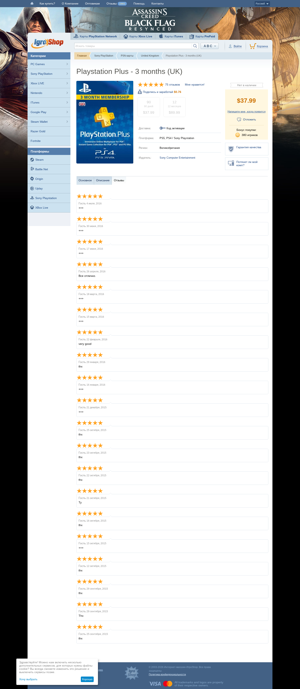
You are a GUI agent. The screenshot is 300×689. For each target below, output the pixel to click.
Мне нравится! (194, 84)
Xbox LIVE (37, 83)
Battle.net (41, 169)
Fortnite (36, 140)
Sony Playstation (46, 198)
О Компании (70, 3)
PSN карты (127, 55)
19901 (122, 3)
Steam (39, 159)
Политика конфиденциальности (167, 674)
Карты (98, 36)
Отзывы (116, 3)
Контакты (157, 3)
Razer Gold (38, 131)
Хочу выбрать (28, 679)
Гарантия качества (248, 147)
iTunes (35, 102)
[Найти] (195, 46)
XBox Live (41, 207)
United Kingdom (150, 55)
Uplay (39, 188)
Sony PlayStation (41, 73)
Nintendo (36, 93)
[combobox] (136, 46)
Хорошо (87, 679)
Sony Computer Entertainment (177, 157)
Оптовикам (92, 3)
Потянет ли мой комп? (247, 163)
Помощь (139, 3)
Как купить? (47, 3)
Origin (39, 178)
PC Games (38, 64)
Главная (82, 55)
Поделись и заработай (162, 91)
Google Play (38, 112)
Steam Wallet (39, 121)
